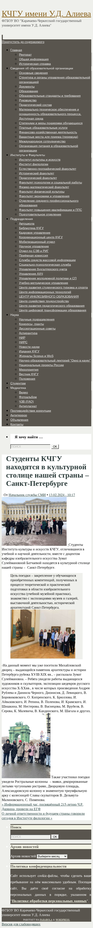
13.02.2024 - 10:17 (62, 494)
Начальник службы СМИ (27, 494)
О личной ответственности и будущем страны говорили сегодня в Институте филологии (43, 815)
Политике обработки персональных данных (49, 900)
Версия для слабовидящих (21, 924)
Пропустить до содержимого (23, 41)
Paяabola (46, 919)
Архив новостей (23, 855)
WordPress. (63, 919)
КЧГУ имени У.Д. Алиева (46, 13)
